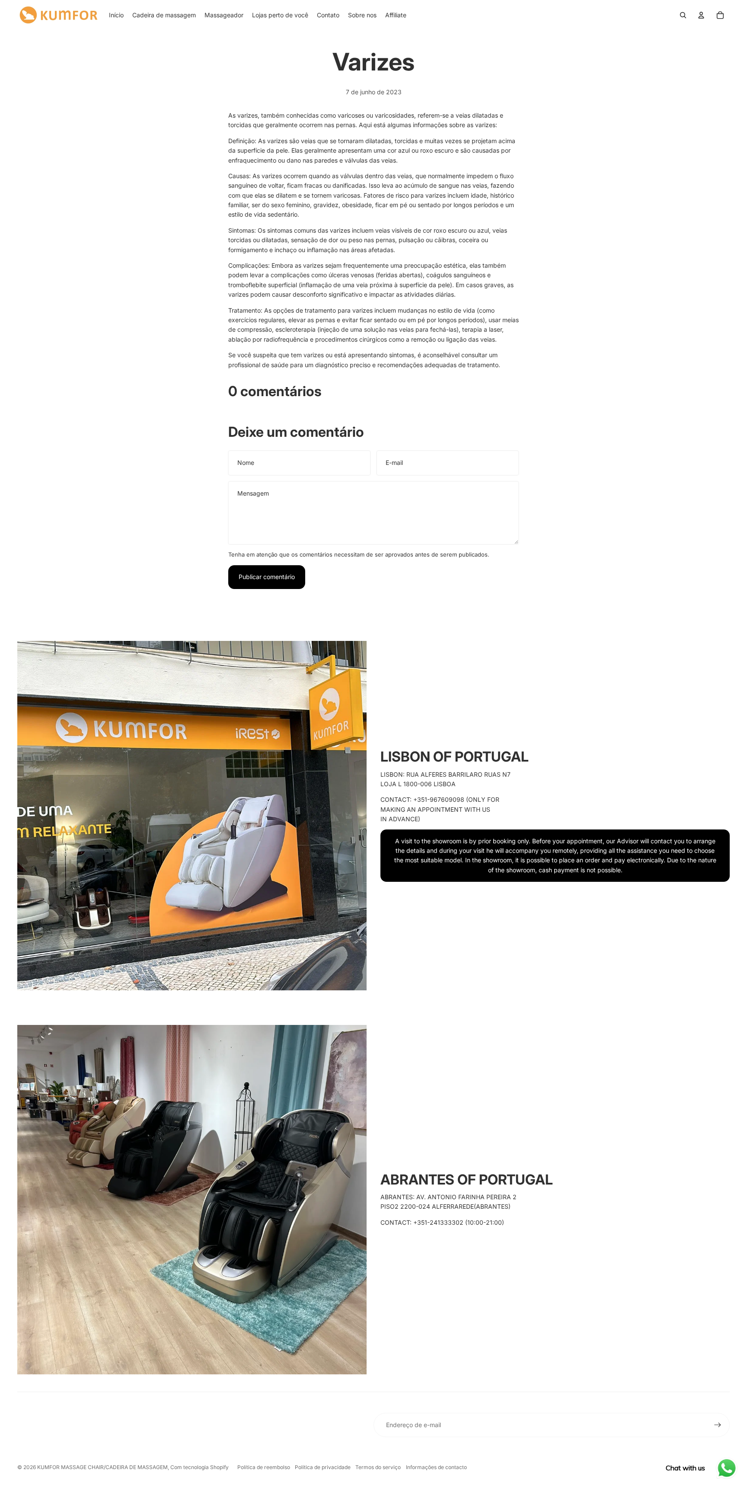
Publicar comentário (267, 576)
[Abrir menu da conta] (701, 15)
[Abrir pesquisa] (683, 15)
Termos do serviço (378, 1467)
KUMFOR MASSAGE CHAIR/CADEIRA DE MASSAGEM (102, 1467)
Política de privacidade (323, 1467)
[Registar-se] (717, 1425)
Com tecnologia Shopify (199, 1467)
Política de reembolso (263, 1467)
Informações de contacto (436, 1467)
